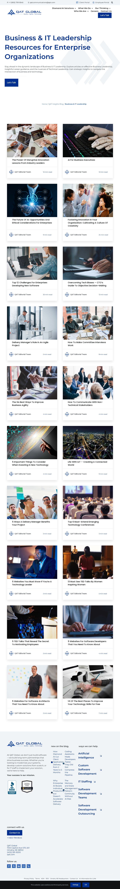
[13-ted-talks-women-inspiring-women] (88, 546)
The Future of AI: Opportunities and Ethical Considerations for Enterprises (32, 221)
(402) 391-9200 (14, 852)
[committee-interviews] (88, 307)
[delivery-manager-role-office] (32, 307)
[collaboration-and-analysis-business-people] (88, 185)
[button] (112, 2)
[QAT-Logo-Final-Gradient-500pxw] (24, 742)
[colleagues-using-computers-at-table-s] (32, 125)
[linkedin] (19, 866)
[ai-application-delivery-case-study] (52, 762)
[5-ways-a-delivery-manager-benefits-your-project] (32, 486)
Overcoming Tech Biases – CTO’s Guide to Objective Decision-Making (87, 284)
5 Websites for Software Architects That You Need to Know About (31, 703)
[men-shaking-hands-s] (32, 367)
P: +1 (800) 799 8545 (15, 2)
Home (44, 104)
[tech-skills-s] (88, 666)
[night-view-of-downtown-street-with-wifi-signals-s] (88, 427)
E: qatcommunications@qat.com (41, 2)
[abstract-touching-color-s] (32, 427)
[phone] (28, 866)
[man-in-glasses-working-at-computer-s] (32, 546)
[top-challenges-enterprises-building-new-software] (32, 247)
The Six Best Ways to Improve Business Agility (28, 404)
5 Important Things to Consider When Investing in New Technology (30, 463)
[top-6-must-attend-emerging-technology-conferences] (88, 486)
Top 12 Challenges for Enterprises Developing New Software (29, 284)
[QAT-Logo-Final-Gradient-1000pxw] (24, 10)
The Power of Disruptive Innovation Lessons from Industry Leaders (30, 161)
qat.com (11, 854)
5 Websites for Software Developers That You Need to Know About (87, 643)
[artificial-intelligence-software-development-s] (88, 125)
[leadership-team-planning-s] (88, 367)
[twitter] (14, 866)
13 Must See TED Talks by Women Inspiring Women (85, 583)
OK (86, 885)
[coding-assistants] (63, 764)
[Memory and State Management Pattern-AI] (63, 790)
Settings (75, 885)
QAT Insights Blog (56, 104)
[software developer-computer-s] (88, 606)
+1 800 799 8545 (14, 838)
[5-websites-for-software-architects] (32, 666)
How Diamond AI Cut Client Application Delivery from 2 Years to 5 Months (58, 762)
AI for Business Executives (81, 159)
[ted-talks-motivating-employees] (32, 606)
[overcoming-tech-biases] (88, 247)
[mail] (24, 866)
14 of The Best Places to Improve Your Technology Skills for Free (85, 703)
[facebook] (9, 866)
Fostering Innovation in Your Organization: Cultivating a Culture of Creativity (88, 222)
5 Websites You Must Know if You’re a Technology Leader (32, 583)
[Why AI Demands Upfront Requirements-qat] (52, 793)
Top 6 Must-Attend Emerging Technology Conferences (83, 523)
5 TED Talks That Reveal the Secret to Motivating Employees (30, 643)
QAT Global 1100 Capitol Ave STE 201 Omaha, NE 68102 (18, 848)
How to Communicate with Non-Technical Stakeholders (85, 404)
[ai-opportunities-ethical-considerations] (32, 185)
